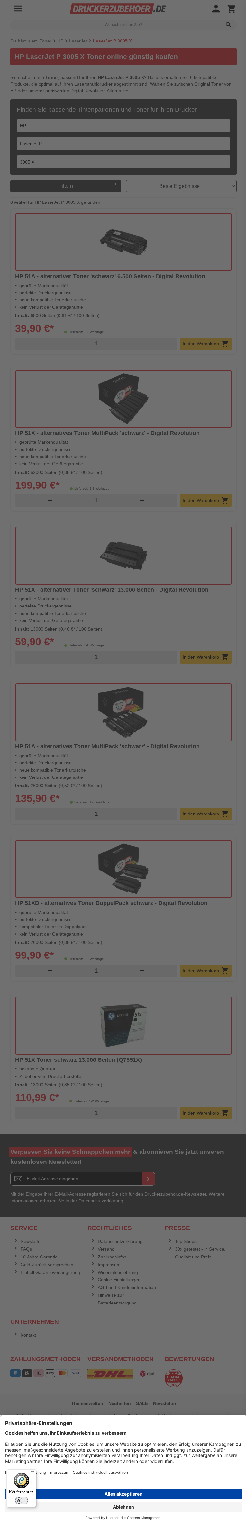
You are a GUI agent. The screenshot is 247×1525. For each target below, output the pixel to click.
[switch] (21, 1500)
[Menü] (32, 1473)
